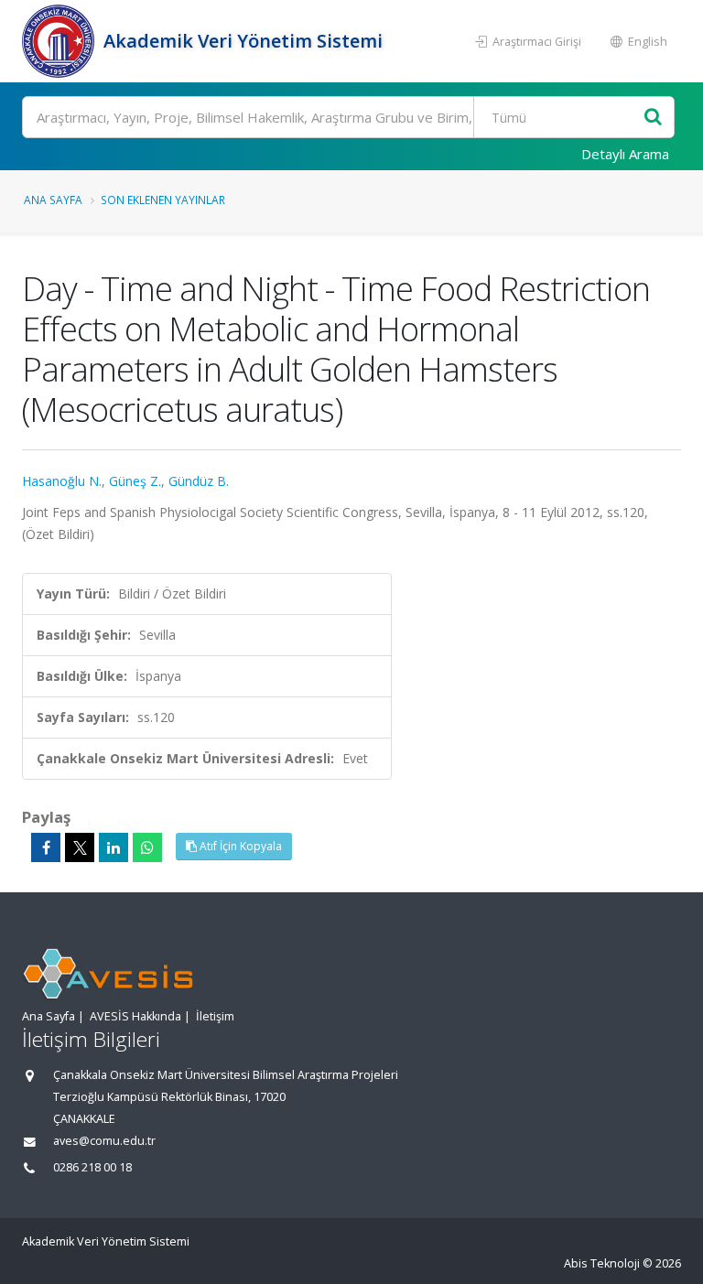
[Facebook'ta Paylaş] (45, 847)
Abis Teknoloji (602, 1263)
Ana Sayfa (53, 199)
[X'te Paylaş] (79, 847)
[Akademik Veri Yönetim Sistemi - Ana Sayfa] (60, 41)
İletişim (215, 1016)
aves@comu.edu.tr (104, 1141)
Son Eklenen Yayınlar (163, 199)
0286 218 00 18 (92, 1167)
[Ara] (653, 117)
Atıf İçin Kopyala (239, 846)
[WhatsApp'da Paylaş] (147, 847)
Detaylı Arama (625, 154)
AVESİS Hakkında (135, 1016)
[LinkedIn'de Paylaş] (113, 847)
